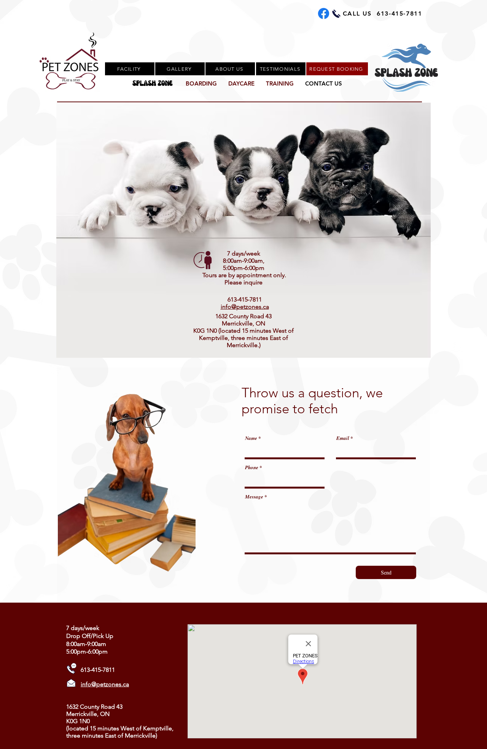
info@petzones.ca (245, 306)
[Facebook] (323, 13)
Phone (251, 467)
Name (251, 438)
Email (342, 438)
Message (254, 496)
